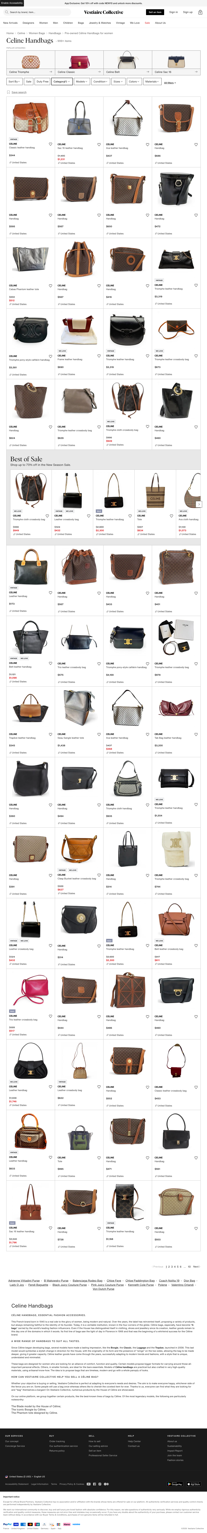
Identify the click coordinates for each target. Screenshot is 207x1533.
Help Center (134, 1441)
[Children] (75, 23)
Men (55, 23)
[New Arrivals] (20, 23)
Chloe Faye (114, 1281)
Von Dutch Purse (103, 1289)
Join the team (174, 1455)
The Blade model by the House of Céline (35, 1406)
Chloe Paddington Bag (140, 1281)
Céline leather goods (58, 1354)
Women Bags (37, 33)
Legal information (39, 1484)
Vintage (120, 23)
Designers (28, 23)
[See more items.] (199, 504)
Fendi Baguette (38, 1285)
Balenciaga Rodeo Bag (88, 1281)
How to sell (94, 1441)
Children (68, 23)
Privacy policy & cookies (72, 1484)
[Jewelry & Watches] (113, 23)
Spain (53, 1528)
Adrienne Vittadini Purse (24, 1281)
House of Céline (108, 1390)
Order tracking (57, 1441)
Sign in (173, 12)
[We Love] (142, 23)
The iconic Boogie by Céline (28, 1409)
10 (189, 1267)
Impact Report (175, 1450)
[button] (200, 12)
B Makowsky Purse (56, 1281)
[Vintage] (127, 23)
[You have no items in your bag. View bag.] (200, 12)
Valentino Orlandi (182, 1285)
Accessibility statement (16, 1484)
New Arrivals (10, 23)
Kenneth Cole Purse (141, 1285)
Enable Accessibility (12, 3)
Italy (59, 1528)
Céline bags (157, 1325)
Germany (45, 1528)
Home (10, 33)
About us (172, 1441)
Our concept (11, 1441)
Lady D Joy (17, 1285)
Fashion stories (175, 1460)
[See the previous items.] (8, 504)
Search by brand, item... (22, 12)
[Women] (50, 23)
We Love (135, 23)
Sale (147, 23)
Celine (21, 33)
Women (43, 23)
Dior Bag (189, 1281)
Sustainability (174, 1446)
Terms (54, 1484)
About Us (160, 23)
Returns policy (57, 1450)
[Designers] (36, 23)
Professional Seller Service (103, 1455)
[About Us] (168, 23)
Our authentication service (63, 1446)
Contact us (134, 1446)
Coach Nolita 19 (169, 1281)
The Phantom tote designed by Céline (34, 1413)
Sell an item (155, 12)
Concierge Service (15, 1446)
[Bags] (86, 23)
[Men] (60, 23)
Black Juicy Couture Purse (70, 1285)
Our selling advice (98, 1446)
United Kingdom (18, 1528)
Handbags (55, 33)
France (6, 1528)
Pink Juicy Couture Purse (107, 1285)
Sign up (188, 12)
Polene (162, 1285)
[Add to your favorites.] (50, 144)
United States (33, 1528)
